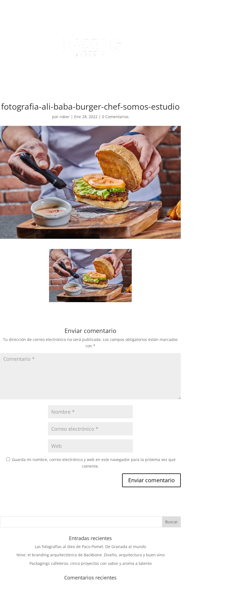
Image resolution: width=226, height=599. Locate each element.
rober (65, 116)
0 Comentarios (115, 116)
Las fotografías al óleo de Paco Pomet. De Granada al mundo (90, 546)
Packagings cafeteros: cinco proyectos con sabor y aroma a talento (90, 563)
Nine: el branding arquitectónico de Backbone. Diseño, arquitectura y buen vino (91, 554)
